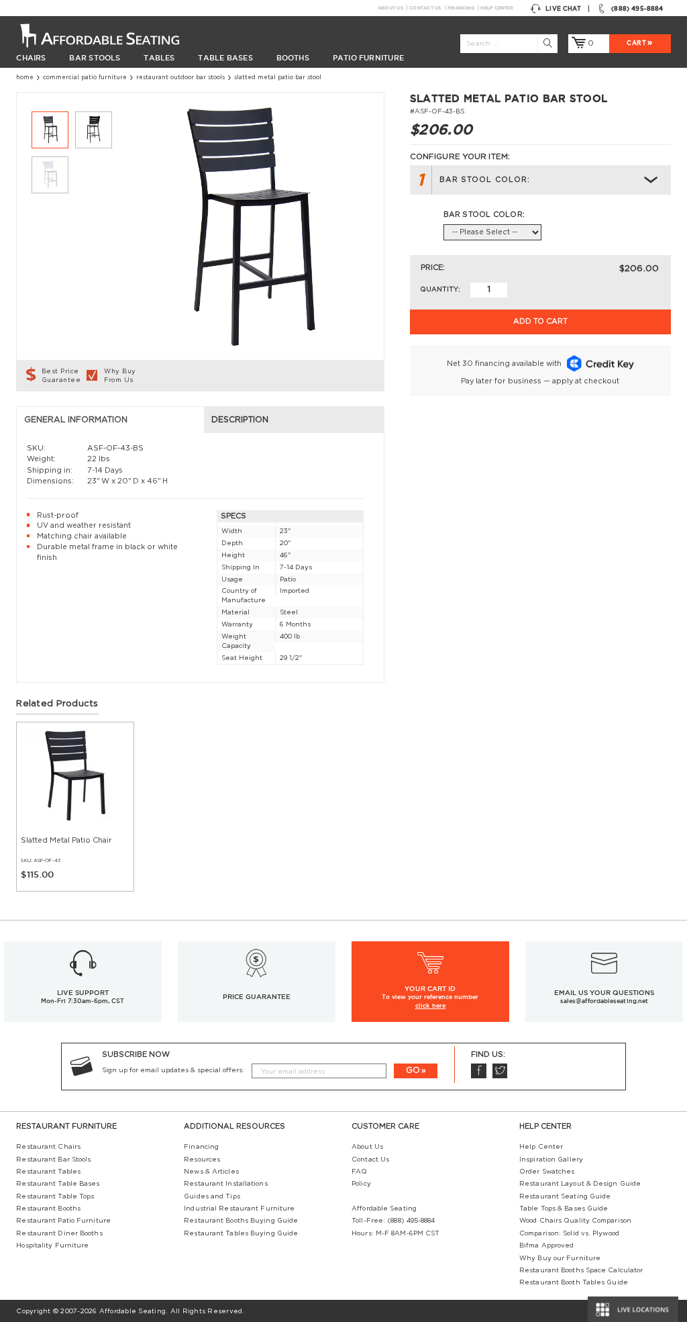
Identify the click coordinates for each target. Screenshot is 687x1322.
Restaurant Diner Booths (59, 1233)
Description (239, 420)
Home (25, 78)
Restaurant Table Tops (55, 1196)
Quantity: (440, 289)
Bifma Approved (546, 1245)
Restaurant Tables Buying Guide (241, 1233)
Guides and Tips (212, 1196)
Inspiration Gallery (551, 1159)
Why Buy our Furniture (559, 1258)
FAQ (359, 1171)
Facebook (478, 1071)
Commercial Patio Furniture (85, 78)
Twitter (500, 1071)
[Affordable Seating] (110, 34)
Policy (361, 1183)
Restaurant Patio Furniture (63, 1220)
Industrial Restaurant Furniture (239, 1208)
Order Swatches (546, 1171)
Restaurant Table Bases (57, 1183)
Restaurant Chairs (48, 1146)
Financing (460, 7)
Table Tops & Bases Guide (563, 1208)
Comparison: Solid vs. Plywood (569, 1233)
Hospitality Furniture (52, 1245)
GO (413, 1070)
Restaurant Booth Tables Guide (573, 1282)
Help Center (496, 7)
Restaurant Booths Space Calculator (581, 1270)
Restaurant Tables (48, 1171)
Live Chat (563, 8)
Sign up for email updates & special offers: (173, 1070)
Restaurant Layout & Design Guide (580, 1183)
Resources (202, 1159)
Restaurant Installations (225, 1183)
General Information (75, 420)
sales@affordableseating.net (604, 1001)
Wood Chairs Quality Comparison (575, 1220)
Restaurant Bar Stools (53, 1159)
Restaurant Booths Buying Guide (241, 1220)
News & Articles (211, 1171)
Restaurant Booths (48, 1208)
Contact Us (425, 7)
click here (430, 1005)
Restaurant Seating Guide (565, 1196)
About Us (390, 7)
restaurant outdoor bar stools (180, 78)
